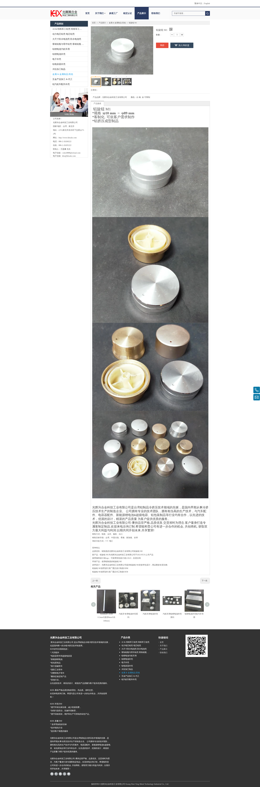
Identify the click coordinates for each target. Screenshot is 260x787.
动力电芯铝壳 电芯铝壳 (63, 34)
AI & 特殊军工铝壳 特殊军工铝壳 (68, 29)
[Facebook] (52, 774)
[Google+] (56, 774)
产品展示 (141, 13)
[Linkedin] (60, 774)
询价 (162, 45)
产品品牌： (97, 97)
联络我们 (155, 13)
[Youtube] (68, 774)
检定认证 (127, 13)
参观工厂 (113, 13)
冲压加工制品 (58, 69)
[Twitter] (64, 774)
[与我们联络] (69, 102)
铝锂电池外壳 (58, 54)
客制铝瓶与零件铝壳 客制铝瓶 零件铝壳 (70, 44)
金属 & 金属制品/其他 (62, 74)
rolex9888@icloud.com (71, 153)
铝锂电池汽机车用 (61, 49)
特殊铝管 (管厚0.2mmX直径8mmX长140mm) (106, 617)
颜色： (133, 97)
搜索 (207, 13)
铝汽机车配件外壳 (61, 84)
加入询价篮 (183, 45)
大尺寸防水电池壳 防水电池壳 (66, 39)
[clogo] (64, 13)
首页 (87, 13)
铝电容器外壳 (58, 64)
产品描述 (97, 103)
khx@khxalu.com (69, 156)
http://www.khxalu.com (68, 138)
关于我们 (99, 13)
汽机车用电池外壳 (150, 614)
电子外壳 (56, 59)
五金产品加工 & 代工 (62, 79)
